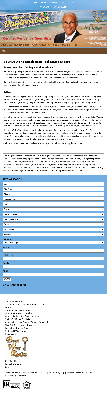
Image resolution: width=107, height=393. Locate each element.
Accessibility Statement (15, 376)
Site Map (43, 373)
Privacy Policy (54, 373)
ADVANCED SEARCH (14, 285)
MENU (5, 51)
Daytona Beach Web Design (80, 373)
